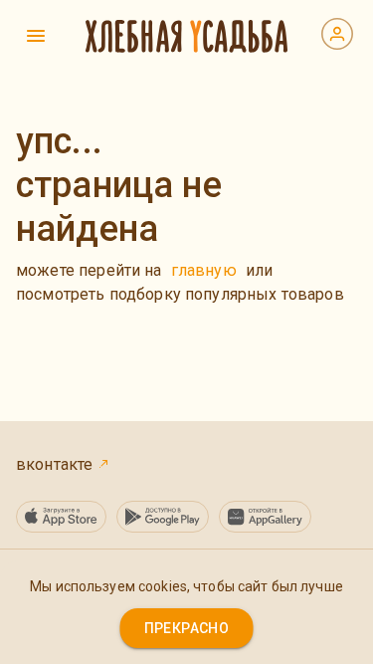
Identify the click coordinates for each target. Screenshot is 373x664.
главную (204, 270)
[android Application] (162, 517)
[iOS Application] (61, 517)
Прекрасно (187, 628)
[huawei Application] (265, 517)
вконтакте (56, 464)
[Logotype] (186, 36)
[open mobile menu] (36, 36)
